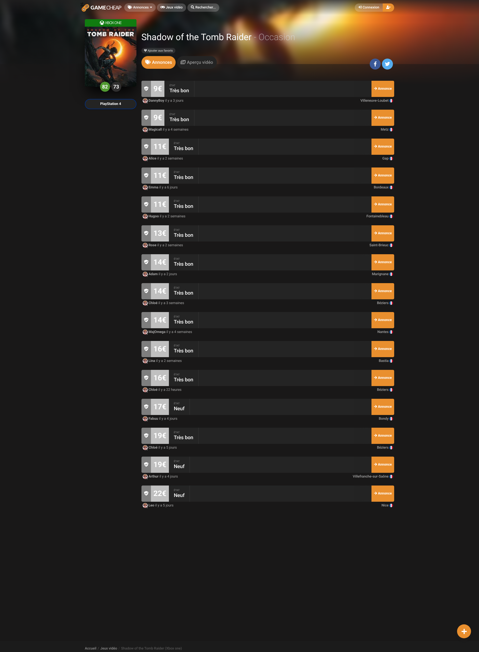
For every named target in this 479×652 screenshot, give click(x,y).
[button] (203, 7)
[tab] (158, 62)
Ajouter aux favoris (160, 50)
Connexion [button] (370, 7)
